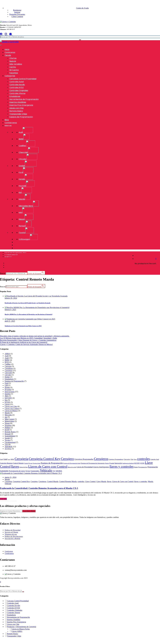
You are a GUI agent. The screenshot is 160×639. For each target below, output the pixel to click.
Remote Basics (16, 111)
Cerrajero (67, 459)
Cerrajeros (8, 371)
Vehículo (46, 470)
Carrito (12, 67)
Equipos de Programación (21, 116)
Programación (142, 467)
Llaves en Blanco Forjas (21, 629)
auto (9, 459)
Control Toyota (28, 463)
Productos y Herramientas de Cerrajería (21, 627)
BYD (7, 362)
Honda (7, 387)
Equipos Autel (36, 463)
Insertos (7, 394)
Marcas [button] (8, 125)
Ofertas (13, 58)
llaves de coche (72, 467)
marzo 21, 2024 (10, 477)
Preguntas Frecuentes (17, 14)
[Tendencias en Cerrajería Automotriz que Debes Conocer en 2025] (30, 319)
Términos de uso (11, 534)
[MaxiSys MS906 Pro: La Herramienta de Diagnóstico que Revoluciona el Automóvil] (37, 307)
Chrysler (8, 375)
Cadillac (8, 364)
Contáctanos (11, 122)
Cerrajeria (21, 459)
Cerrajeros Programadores (116, 459)
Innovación (118, 463)
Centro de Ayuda (82, 8)
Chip (131, 459)
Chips (135, 459)
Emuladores (14, 96)
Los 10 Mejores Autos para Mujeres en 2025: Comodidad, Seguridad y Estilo (28, 338)
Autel (7, 358)
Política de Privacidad (12, 530)
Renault (7, 434)
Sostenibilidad (10, 436)
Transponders (34, 471)
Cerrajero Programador (83, 459)
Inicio (7, 49)
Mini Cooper (9, 419)
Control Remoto (18, 463)
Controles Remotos (6, 463)
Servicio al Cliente (11, 532)
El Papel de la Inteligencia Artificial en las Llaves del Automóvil (23, 342)
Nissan (7, 423)
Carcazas (8, 366)
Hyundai (8, 390)
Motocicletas (9, 421)
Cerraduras (9, 368)
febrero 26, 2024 (11, 298)
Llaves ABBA (17, 631)
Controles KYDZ (16, 87)
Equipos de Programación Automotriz (93, 463)
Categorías (10, 75)
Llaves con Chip (16, 108)
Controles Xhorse (17, 93)
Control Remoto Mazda (68, 481)
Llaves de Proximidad (85, 467)
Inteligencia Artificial (128, 463)
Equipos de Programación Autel (71, 463)
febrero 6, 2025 (10, 310)
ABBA (7, 354)
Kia (6, 400)
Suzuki (7, 438)
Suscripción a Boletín (12, 538)
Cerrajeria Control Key (44, 459)
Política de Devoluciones (14, 536)
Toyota (7, 440)
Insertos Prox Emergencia (21, 105)
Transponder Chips (18, 114)
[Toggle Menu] (1, 45)
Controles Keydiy (17, 84)
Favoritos (13, 73)
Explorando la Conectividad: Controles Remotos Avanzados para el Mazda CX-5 (39, 488)
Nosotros (8, 425)
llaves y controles (122, 466)
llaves (15, 466)
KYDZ (7, 402)
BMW (7, 360)
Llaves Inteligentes (101, 467)
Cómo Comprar (17, 16)
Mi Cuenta (14, 70)
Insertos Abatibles (17, 102)
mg (6, 417)
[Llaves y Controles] (8, 22)
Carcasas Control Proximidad (22, 78)
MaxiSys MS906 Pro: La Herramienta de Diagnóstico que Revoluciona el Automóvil (28, 314)
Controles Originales (18, 90)
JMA (6, 396)
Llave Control (90, 481)
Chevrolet (8, 373)
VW (6, 444)
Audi (6, 356)
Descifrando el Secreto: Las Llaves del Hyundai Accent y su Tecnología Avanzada (27, 303)
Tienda (8, 55)
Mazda (7, 413)
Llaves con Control (12, 409)
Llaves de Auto (23, 467)
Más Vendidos (15, 64)
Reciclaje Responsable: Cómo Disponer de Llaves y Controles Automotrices (28, 340)
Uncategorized (10, 442)
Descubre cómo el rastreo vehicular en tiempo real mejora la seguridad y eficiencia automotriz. (34, 336)
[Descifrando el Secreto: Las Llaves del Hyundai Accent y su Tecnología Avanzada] (36, 296)
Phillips (7, 428)
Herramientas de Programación (24, 99)
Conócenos (10, 52)
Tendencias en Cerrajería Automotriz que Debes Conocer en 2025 (23, 326)
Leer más (3, 499)
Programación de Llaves (17, 471)
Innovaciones (10, 392)
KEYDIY (8, 398)
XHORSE (8, 447)
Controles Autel (16, 81)
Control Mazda (52, 481)
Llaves (7, 404)
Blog (7, 119)
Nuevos (12, 61)
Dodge (7, 377)
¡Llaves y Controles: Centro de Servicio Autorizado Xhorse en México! (26, 344)
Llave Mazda (101, 481)
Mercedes (8, 415)
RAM (7, 430)
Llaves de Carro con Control (47, 466)
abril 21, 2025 (10, 321)
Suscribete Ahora (29, 511)
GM (6, 385)
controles (143, 459)
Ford (6, 383)
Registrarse (17, 10)
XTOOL (8, 449)
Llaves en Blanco (11, 411)
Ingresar (17, 12)
